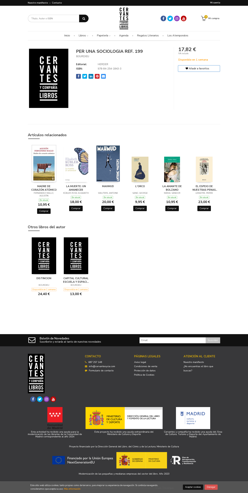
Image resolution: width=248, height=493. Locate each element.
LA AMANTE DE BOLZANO (172, 188)
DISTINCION (43, 278)
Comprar (43, 211)
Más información (72, 488)
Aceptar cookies (193, 487)
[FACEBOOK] (163, 18)
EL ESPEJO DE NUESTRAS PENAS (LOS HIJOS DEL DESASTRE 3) (204, 188)
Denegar (211, 487)
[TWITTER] (170, 18)
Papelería (103, 35)
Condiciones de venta (145, 366)
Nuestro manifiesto (38, 2)
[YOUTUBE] (183, 18)
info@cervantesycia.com (102, 366)
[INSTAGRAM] (177, 18)
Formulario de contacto (101, 370)
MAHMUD (108, 186)
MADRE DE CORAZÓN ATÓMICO (44, 188)
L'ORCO (140, 186)
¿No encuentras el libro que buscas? (198, 368)
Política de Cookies (144, 374)
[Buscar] (84, 18)
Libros (83, 35)
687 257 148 (95, 362)
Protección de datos (145, 370)
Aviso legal (140, 362)
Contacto (57, 2)
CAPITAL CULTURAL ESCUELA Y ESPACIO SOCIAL (76, 280)
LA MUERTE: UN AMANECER (76, 188)
